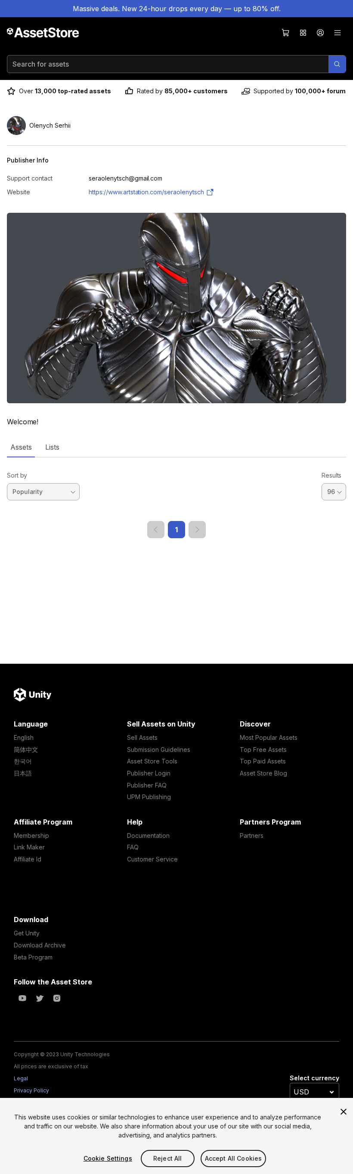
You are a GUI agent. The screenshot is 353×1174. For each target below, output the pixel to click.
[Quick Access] (303, 32)
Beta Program (33, 957)
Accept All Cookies (233, 1158)
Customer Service (152, 859)
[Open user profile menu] (320, 32)
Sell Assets (142, 737)
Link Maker (29, 847)
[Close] (343, 1111)
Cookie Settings (108, 1158)
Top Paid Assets (263, 761)
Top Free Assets (263, 749)
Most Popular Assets (268, 737)
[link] (155, 529)
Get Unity (27, 933)
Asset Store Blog (263, 773)
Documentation (148, 835)
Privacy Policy (31, 1090)
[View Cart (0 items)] (285, 32)
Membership (31, 835)
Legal (21, 1078)
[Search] (337, 64)
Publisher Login (148, 773)
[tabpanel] (176, 497)
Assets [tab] (20, 447)
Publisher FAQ (147, 785)
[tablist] (176, 447)
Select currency (314, 1078)
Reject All (167, 1158)
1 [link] (176, 529)
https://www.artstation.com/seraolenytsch (146, 192)
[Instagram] (56, 998)
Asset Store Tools (152, 761)
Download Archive (40, 945)
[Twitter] (39, 998)
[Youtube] (22, 998)
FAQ (133, 847)
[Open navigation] (337, 32)
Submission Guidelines (158, 749)
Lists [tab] (52, 447)
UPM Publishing (149, 796)
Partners (251, 835)
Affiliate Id (27, 859)
